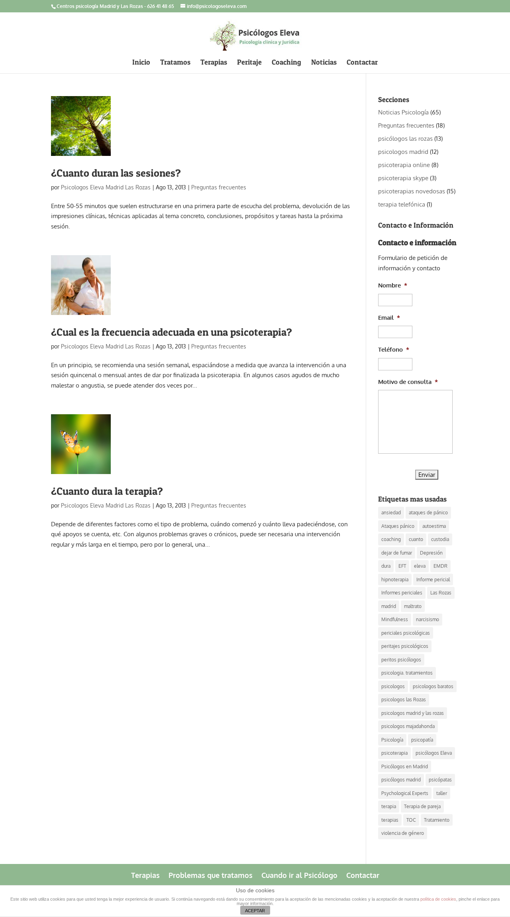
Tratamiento (436, 820)
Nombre (392, 285)
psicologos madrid (403, 151)
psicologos (393, 686)
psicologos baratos (433, 686)
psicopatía (422, 740)
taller (441, 793)
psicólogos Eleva (434, 753)
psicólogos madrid (401, 780)
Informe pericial (433, 579)
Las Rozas (440, 593)
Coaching (286, 62)
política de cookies (438, 899)
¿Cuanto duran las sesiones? (116, 173)
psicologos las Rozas (403, 700)
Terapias (213, 62)
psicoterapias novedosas (411, 191)
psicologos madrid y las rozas (412, 713)
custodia (440, 539)
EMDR (440, 566)
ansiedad (391, 513)
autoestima (434, 526)
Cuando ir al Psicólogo (299, 874)
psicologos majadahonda (408, 726)
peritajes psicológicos (404, 646)
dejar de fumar (396, 553)
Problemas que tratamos (211, 874)
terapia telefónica (401, 204)
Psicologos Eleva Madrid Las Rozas (106, 187)
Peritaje (249, 62)
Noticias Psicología (403, 112)
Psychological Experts (404, 793)
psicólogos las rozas (405, 138)
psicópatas (440, 780)
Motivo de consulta (408, 382)
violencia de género (402, 833)
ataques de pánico (428, 513)
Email (389, 317)
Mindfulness (394, 619)
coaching (391, 539)
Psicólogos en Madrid (404, 766)
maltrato (413, 606)
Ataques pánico (397, 526)
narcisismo (427, 619)
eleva (420, 566)
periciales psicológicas (405, 633)
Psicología (392, 740)
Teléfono (393, 349)
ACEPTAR (255, 910)
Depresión (431, 553)
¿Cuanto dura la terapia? (107, 491)
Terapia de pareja (422, 806)
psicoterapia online (404, 165)
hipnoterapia (394, 579)
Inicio (141, 62)
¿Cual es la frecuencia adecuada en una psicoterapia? (171, 332)
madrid (388, 606)
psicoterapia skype (403, 178)
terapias (389, 820)
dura (385, 566)
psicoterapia (394, 753)
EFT (402, 566)
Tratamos (175, 62)
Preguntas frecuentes (218, 187)
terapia (388, 806)
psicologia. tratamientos (407, 673)
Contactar (362, 62)
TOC (411, 820)
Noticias (324, 62)
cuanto (416, 539)
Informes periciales (401, 593)
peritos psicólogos (401, 660)
